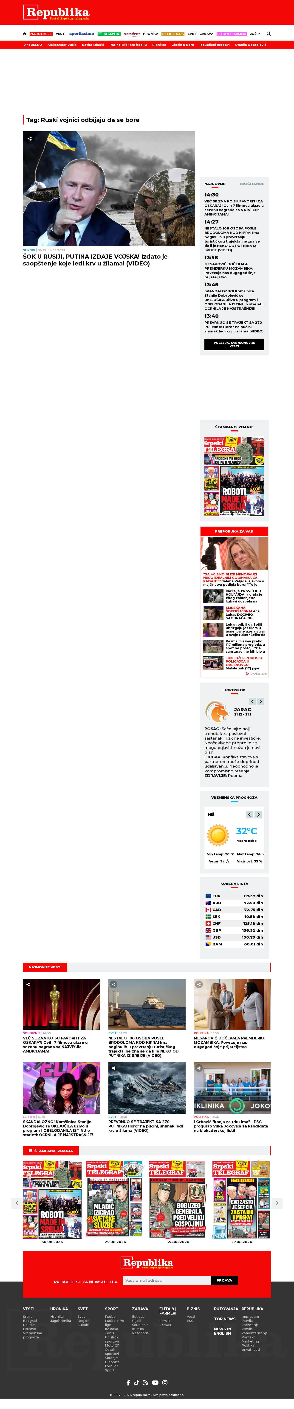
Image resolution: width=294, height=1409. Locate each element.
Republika (252, 1309)
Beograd (218, 814)
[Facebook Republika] (129, 1382)
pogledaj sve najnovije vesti (234, 344)
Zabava (206, 34)
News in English (222, 1331)
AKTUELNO (33, 45)
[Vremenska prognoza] (218, 835)
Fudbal (110, 1317)
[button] (252, 701)
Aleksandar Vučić (62, 45)
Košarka (111, 1329)
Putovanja (226, 1309)
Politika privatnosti (251, 1347)
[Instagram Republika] (164, 1382)
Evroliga (111, 1366)
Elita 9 (29, 1117)
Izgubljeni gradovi (215, 45)
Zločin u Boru (183, 45)
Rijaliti (137, 1321)
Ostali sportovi (112, 1352)
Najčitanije (252, 184)
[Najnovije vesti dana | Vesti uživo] (109, 33)
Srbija (27, 1317)
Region (84, 1321)
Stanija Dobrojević (250, 45)
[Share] (29, 138)
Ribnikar (159, 45)
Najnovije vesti (45, 967)
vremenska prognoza (234, 797)
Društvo (29, 1329)
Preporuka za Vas (234, 531)
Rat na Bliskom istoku (128, 45)
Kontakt (248, 1337)
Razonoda (140, 1333)
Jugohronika (60, 1321)
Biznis (193, 1309)
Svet (192, 34)
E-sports (112, 1362)
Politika (201, 1033)
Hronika (150, 34)
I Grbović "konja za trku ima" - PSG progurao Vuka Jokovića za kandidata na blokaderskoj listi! (231, 1126)
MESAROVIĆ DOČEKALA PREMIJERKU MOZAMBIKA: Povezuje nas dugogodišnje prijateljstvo (230, 270)
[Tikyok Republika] (137, 1382)
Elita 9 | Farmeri (167, 1311)
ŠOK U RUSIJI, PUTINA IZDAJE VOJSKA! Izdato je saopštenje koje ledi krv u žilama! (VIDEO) (95, 260)
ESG (190, 1321)
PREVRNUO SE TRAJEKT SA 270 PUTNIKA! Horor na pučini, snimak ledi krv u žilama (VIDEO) (233, 326)
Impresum (250, 1317)
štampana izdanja (53, 1151)
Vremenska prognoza (32, 1335)
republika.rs (141, 1395)
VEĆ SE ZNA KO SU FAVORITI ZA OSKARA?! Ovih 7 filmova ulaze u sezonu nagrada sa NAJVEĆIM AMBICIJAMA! (234, 207)
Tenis (109, 1333)
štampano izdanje (234, 427)
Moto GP (112, 1345)
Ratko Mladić (93, 45)
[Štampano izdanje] (52, 1200)
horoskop (234, 690)
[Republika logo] (56, 12)
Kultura (138, 1329)
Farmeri (165, 1325)
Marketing (250, 1341)
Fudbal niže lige (114, 1323)
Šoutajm (112, 1358)
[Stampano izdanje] (234, 476)
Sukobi (29, 250)
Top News (225, 1319)
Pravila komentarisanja (255, 1331)
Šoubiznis (31, 1033)
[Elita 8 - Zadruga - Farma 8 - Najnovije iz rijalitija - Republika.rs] (232, 34)
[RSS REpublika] (156, 1382)
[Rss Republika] (146, 1382)
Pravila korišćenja (250, 1323)
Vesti (60, 34)
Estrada (138, 1317)
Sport (112, 1309)
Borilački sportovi (112, 1339)
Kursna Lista (234, 883)
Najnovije (214, 184)
